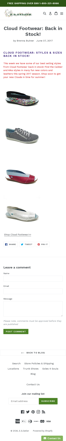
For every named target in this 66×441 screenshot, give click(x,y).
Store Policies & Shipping (39, 363)
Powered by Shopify (42, 431)
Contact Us (33, 384)
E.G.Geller (24, 431)
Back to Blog (35, 352)
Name (6, 273)
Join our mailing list (33, 393)
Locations (13, 368)
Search (16, 363)
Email (6, 286)
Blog (33, 373)
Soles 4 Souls (50, 368)
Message (7, 299)
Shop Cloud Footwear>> (17, 234)
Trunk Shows (31, 368)
